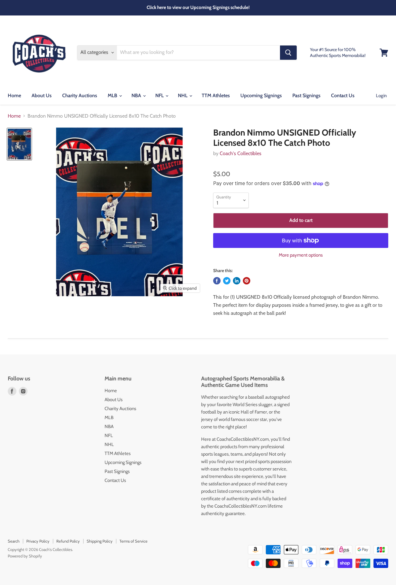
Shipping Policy (100, 541)
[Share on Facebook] (217, 280)
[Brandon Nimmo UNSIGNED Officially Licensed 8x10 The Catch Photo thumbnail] (19, 144)
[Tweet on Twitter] (226, 280)
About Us (42, 95)
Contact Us (343, 95)
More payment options (301, 255)
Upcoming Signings (261, 95)
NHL (183, 95)
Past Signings (306, 95)
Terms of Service (133, 541)
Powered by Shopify (25, 555)
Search (13, 541)
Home (14, 95)
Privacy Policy (38, 541)
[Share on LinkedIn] (236, 280)
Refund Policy (68, 541)
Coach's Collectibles (240, 153)
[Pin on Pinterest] (246, 280)
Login (381, 95)
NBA (136, 95)
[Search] (288, 53)
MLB (113, 95)
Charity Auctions (79, 95)
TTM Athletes (216, 95)
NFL (160, 95)
